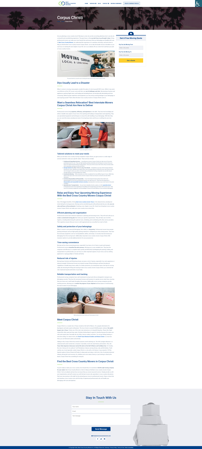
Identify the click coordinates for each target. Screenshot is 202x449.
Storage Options (68, 167)
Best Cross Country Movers (66, 42)
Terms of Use (121, 447)
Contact (105, 3)
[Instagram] (104, 439)
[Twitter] (101, 439)
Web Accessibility (129, 447)
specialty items (107, 185)
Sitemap (107, 447)
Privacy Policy (113, 447)
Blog (99, 3)
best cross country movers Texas (85, 202)
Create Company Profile (132, 3)
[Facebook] (97, 439)
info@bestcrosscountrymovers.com (102, 435)
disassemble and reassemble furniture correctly (76, 182)
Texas (62, 21)
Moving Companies (116, 3)
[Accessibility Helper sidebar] (198, 3)
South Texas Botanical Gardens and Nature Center (91, 336)
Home (86, 3)
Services (92, 3)
